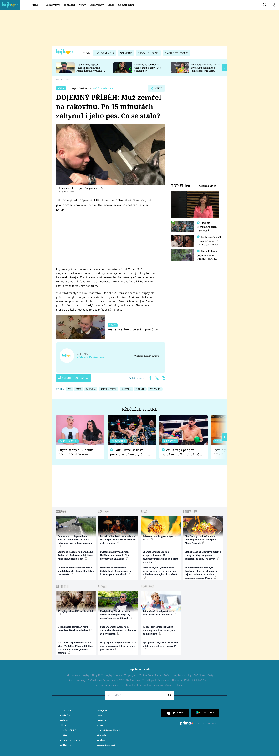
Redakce (101, 740)
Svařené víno (133, 680)
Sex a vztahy (97, 4)
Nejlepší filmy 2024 (93, 675)
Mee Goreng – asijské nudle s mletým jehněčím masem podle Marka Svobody (201, 539)
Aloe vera (177, 680)
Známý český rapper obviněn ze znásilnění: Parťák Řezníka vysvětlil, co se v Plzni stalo (90, 69)
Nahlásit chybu (66, 745)
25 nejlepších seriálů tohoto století (75, 611)
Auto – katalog (77, 680)
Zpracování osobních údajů (109, 730)
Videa (111, 4)
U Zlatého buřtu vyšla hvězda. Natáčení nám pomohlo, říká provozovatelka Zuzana (115, 555)
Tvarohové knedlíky (130, 685)
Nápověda (101, 735)
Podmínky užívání (67, 730)
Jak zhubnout (73, 675)
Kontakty (101, 725)
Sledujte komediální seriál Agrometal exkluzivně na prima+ (207, 230)
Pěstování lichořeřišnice (197, 680)
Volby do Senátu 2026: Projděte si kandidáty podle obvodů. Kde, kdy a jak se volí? (76, 571)
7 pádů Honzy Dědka (98, 680)
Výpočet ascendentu (107, 685)
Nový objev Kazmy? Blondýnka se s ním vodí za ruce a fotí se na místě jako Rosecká (118, 646)
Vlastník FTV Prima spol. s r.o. (73, 740)
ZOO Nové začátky (203, 675)
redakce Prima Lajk (104, 88)
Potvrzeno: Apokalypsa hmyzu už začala (159, 538)
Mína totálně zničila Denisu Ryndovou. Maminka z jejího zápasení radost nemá (205, 69)
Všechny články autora (146, 355)
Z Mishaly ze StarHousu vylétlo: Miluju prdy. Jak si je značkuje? (147, 67)
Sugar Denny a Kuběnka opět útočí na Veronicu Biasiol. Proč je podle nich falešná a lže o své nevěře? (77, 452)
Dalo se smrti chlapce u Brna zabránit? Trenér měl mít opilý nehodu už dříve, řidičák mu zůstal (75, 539)
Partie (158, 675)
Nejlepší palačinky (153, 685)
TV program (130, 675)
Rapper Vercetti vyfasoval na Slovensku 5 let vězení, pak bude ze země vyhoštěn (118, 630)
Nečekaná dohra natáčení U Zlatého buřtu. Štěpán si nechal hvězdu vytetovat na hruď (116, 571)
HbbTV (63, 725)
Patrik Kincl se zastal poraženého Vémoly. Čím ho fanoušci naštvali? (130, 452)
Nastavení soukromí (106, 745)
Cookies (63, 735)
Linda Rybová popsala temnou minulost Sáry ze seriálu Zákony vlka (208, 256)
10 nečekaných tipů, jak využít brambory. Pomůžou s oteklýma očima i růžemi (159, 630)
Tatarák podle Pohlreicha (155, 680)
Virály (82, 4)
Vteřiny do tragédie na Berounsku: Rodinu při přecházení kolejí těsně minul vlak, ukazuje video (75, 555)
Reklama (64, 720)
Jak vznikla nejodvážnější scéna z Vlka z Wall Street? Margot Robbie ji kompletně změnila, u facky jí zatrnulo (75, 647)
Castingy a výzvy (104, 720)
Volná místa (65, 715)
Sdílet (158, 89)
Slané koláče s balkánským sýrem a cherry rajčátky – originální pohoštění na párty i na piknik (203, 555)
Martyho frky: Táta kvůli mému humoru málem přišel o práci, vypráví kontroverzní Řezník (115, 614)
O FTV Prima (65, 710)
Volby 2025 (118, 680)
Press (99, 715)
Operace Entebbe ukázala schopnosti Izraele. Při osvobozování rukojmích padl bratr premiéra (160, 557)
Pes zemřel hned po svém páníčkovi (134, 329)
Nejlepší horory (113, 675)
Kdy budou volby (182, 675)
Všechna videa (208, 185)
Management (103, 710)
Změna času (146, 675)
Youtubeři (69, 4)
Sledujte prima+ (127, 4)
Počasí (167, 675)
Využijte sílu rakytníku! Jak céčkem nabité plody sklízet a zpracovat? (160, 644)
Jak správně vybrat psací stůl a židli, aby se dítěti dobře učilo (158, 613)
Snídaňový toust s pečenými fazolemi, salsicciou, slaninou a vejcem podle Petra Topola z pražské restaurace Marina (201, 572)
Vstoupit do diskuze (75, 377)
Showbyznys (53, 4)
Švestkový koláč (174, 685)
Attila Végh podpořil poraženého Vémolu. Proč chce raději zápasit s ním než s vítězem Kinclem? (180, 452)
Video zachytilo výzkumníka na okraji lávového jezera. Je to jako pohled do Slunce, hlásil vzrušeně (160, 571)
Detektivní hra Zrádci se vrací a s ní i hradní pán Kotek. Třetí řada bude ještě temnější (118, 539)
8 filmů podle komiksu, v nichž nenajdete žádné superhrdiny (73, 629)
